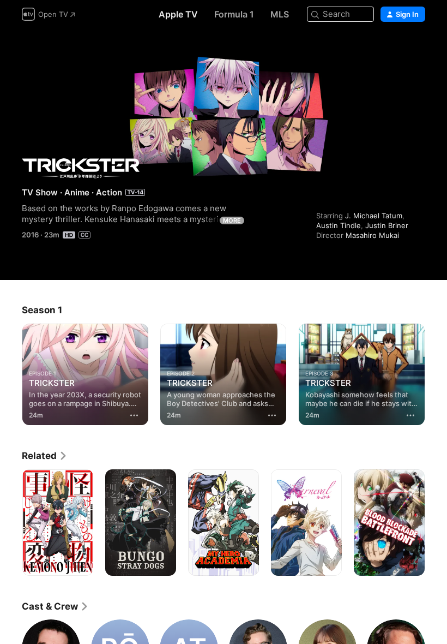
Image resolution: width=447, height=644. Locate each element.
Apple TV (178, 14)
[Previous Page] (11, 372)
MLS (279, 14)
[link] (45, 456)
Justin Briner (386, 225)
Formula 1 (234, 14)
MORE (232, 220)
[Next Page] (436, 372)
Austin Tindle (338, 225)
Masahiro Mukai (372, 235)
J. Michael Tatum (373, 215)
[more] (134, 415)
